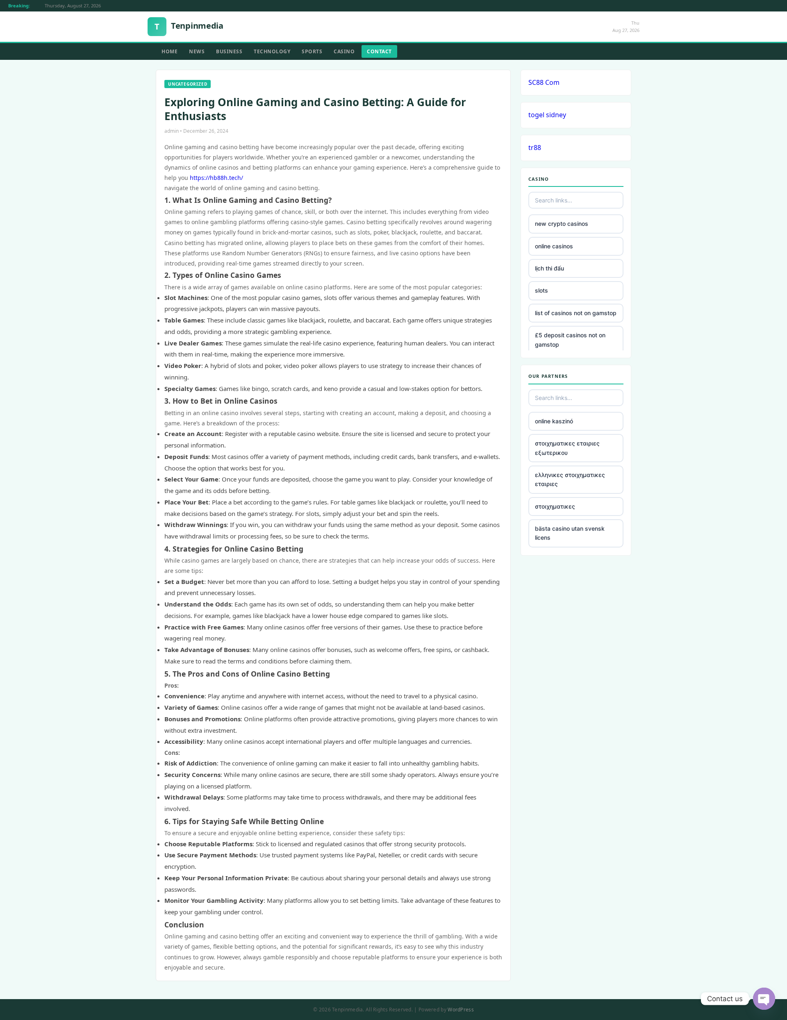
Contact (379, 51)
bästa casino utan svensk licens (570, 533)
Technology (272, 51)
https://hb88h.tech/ (216, 178)
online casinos (554, 246)
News (197, 51)
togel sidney (547, 114)
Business (229, 51)
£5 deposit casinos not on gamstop (570, 340)
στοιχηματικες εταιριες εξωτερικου (567, 448)
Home (169, 51)
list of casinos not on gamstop (575, 312)
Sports (312, 51)
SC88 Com (544, 82)
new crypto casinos (561, 223)
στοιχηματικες (555, 506)
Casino (344, 51)
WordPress (461, 1009)
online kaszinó (554, 421)
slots (541, 290)
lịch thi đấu (549, 268)
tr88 (534, 147)
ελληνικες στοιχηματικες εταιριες (570, 479)
